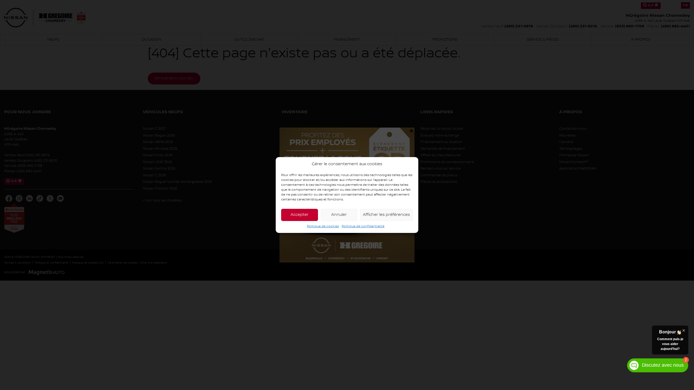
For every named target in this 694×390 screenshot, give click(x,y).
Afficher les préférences (386, 214)
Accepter (300, 214)
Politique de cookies (323, 226)
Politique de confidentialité (363, 226)
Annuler (339, 214)
